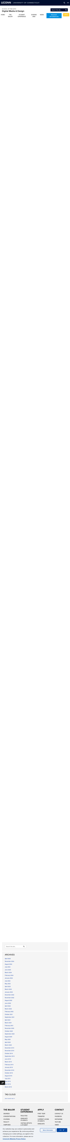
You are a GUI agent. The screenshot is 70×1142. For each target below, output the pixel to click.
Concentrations (9, 1116)
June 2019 (8, 1059)
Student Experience (22, 15)
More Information (48, 1130)
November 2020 (9, 1028)
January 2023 (9, 992)
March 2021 (8, 1023)
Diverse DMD (34, 15)
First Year (41, 1113)
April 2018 (8, 1084)
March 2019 (8, 1062)
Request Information (54, 15)
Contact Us (59, 1113)
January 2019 (9, 1067)
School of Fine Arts (9, 9)
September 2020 (9, 1034)
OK (61, 1130)
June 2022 (8, 1003)
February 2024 (9, 975)
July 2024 (7, 967)
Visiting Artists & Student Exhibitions (26, 1125)
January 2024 (9, 978)
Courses (6, 1119)
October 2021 (9, 1014)
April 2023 (8, 986)
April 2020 (8, 1042)
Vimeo (57, 1125)
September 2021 (9, 1017)
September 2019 (9, 1056)
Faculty (6, 1122)
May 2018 (8, 1081)
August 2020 (8, 1037)
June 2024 (8, 970)
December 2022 (9, 995)
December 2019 (9, 1048)
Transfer (41, 1116)
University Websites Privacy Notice (14, 1139)
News (42, 15)
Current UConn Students (43, 1120)
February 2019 (9, 1064)
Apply (66, 15)
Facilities (24, 1116)
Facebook (58, 1116)
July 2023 (7, 981)
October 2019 (9, 1053)
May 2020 (8, 1039)
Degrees (6, 1113)
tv (14, 1098)
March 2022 (8, 1009)
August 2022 (8, 1000)
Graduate (41, 1124)
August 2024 (8, 964)
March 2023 (8, 989)
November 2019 (9, 1050)
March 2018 (8, 1087)
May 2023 (8, 984)
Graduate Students (24, 1119)
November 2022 (9, 997)
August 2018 (8, 1076)
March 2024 (8, 972)
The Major (10, 15)
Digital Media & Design (13, 11)
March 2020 (8, 1045)
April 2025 (8, 958)
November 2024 (9, 961)
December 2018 (9, 1070)
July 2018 (7, 1078)
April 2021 (8, 1020)
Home (3, 15)
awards (9, 1098)
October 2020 (9, 1031)
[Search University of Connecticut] (64, 2)
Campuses (6, 1125)
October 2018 (9, 1073)
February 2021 (9, 1025)
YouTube (58, 1122)
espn (13, 1098)
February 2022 (9, 1011)
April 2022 (8, 1006)
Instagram (58, 1119)
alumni (6, 1098)
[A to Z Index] (68, 2)
